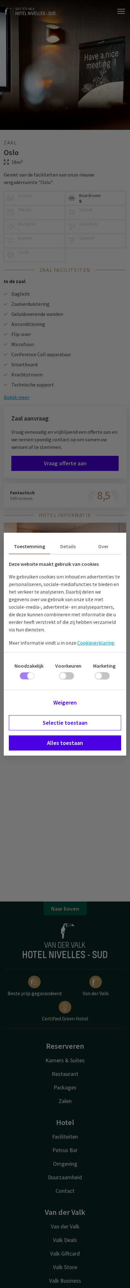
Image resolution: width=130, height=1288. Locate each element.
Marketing (104, 666)
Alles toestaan (65, 742)
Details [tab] (68, 546)
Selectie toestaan (65, 722)
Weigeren (65, 702)
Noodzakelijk (29, 666)
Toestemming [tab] (29, 546)
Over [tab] (103, 546)
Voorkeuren (68, 666)
